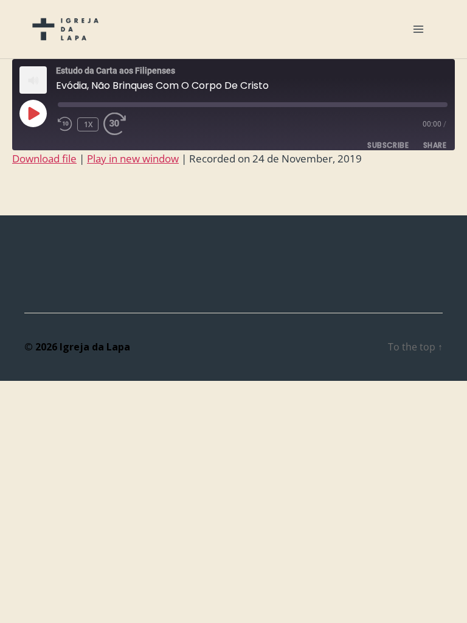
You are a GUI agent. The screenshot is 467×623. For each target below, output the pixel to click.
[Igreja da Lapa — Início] (65, 29)
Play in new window (133, 158)
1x (88, 124)
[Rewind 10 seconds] (65, 124)
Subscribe (388, 145)
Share (434, 145)
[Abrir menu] (418, 29)
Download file (44, 158)
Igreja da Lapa (95, 346)
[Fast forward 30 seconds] (118, 124)
